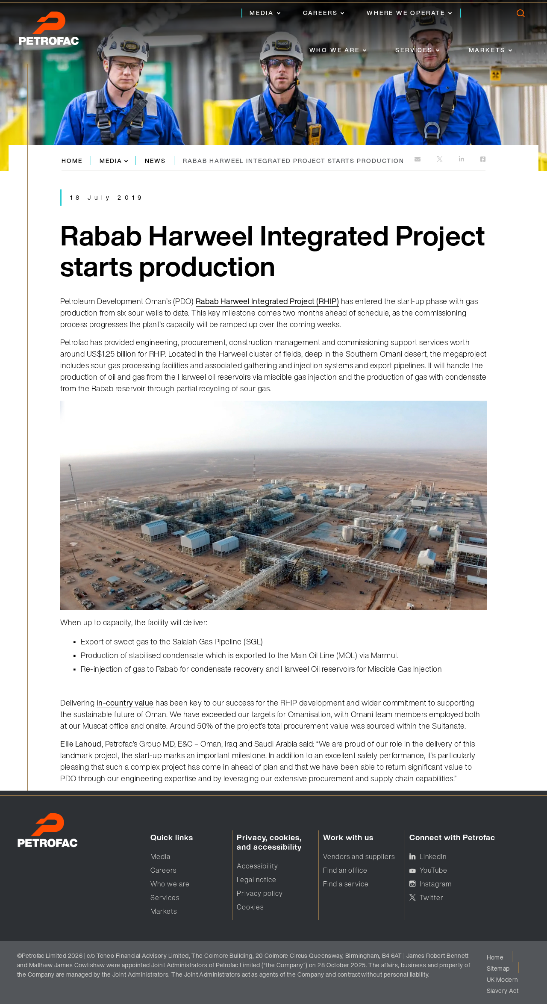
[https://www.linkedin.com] (462, 159)
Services (413, 49)
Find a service (346, 884)
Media (262, 12)
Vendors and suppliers (359, 856)
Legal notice (256, 879)
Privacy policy (260, 893)
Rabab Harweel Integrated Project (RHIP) (267, 301)
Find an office (345, 870)
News (155, 160)
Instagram (436, 884)
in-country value (125, 702)
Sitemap (498, 968)
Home (72, 160)
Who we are (334, 49)
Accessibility (257, 866)
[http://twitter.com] (440, 159)
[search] (520, 15)
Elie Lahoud (81, 743)
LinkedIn (433, 856)
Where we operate (406, 12)
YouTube (433, 870)
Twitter (432, 897)
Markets (487, 49)
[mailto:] (418, 159)
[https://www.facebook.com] (482, 159)
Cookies (250, 907)
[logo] (57, 31)
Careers (320, 12)
